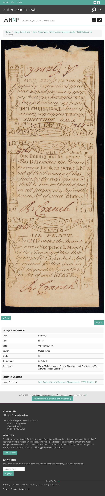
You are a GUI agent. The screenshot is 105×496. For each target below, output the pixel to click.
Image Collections (22, 32)
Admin (5, 2)
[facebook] (98, 2)
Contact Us (24, 489)
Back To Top (52, 481)
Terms (6, 489)
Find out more (10, 453)
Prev (6, 318)
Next (98, 322)
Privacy (14, 489)
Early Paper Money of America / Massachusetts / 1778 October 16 (62, 32)
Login (19, 2)
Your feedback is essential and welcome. (51, 398)
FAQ (12, 2)
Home (8, 32)
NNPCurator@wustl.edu (17, 415)
